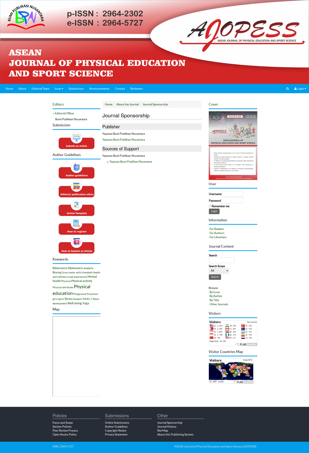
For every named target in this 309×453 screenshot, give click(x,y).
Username (215, 194)
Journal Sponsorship (155, 104)
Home (9, 88)
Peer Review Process (65, 430)
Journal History (166, 426)
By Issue (215, 292)
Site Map (162, 430)
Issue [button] (58, 88)
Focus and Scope (63, 422)
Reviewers (136, 88)
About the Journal (127, 104)
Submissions (76, 88)
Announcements (99, 88)
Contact (120, 88)
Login (301, 88)
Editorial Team (40, 88)
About (22, 88)
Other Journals (219, 304)
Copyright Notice (115, 430)
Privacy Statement (116, 434)
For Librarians (218, 237)
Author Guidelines (116, 426)
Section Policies (62, 426)
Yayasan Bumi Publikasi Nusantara (123, 139)
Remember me (220, 206)
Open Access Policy (65, 434)
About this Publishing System (175, 434)
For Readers (217, 228)
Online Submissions (117, 422)
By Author (216, 296)
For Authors (217, 233)
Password (215, 200)
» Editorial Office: (63, 113)
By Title (214, 300)
